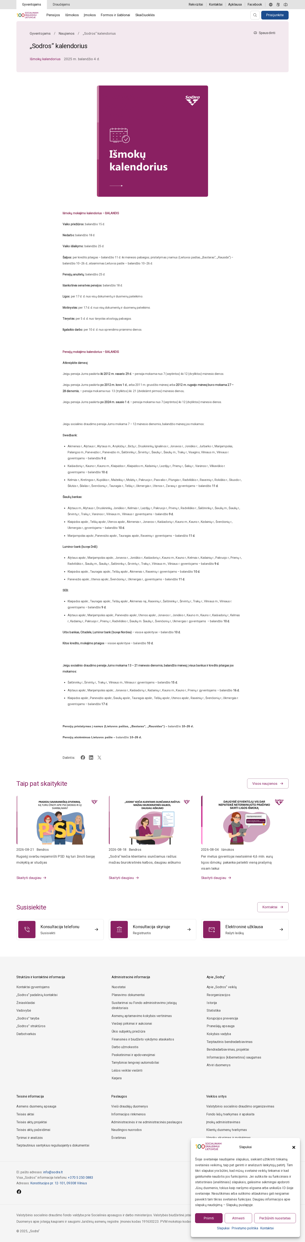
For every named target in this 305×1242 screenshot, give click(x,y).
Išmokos (72, 15)
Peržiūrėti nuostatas (275, 1218)
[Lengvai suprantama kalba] (286, 4)
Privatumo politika (245, 1228)
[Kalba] (271, 4)
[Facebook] (82, 757)
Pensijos (53, 15)
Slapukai (223, 1228)
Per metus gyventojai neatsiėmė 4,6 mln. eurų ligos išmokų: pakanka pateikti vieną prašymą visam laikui (237, 862)
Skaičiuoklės (145, 15)
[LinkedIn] (91, 757)
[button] (294, 1147)
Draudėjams (61, 4)
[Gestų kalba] (278, 4)
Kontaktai (267, 1228)
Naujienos (66, 33)
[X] (99, 757)
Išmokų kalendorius (45, 59)
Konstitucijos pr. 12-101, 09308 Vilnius (58, 1183)
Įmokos (90, 15)
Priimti (209, 1218)
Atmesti (238, 1218)
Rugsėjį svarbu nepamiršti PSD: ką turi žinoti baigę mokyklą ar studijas (55, 859)
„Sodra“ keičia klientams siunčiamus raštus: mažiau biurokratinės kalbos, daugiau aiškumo (145, 859)
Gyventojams (31, 4)
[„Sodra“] (27, 15)
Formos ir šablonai (115, 15)
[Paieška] (255, 15)
